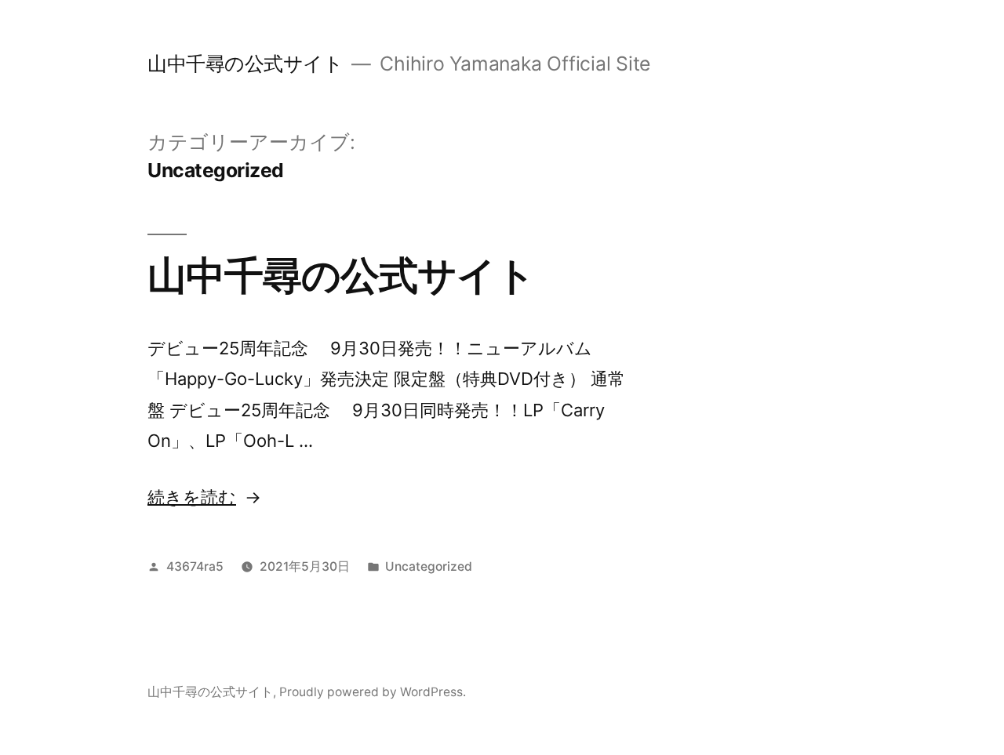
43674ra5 (195, 566)
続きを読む (191, 497)
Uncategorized (428, 566)
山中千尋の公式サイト (245, 63)
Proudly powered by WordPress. (372, 691)
